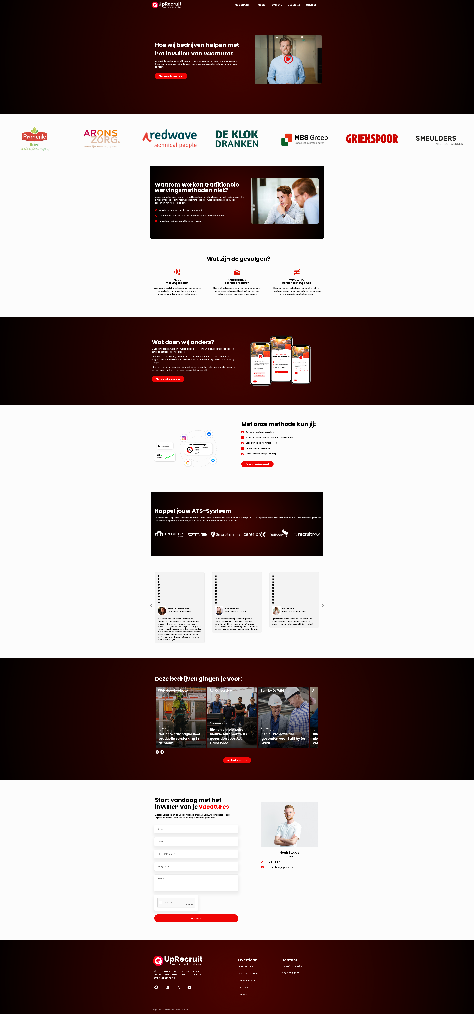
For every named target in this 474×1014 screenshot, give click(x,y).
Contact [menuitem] (311, 4)
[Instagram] (178, 987)
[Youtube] (189, 987)
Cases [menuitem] (261, 4)
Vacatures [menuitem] (294, 4)
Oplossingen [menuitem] (242, 4)
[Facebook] (156, 987)
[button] (151, 606)
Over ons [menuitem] (277, 4)
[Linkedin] (167, 987)
